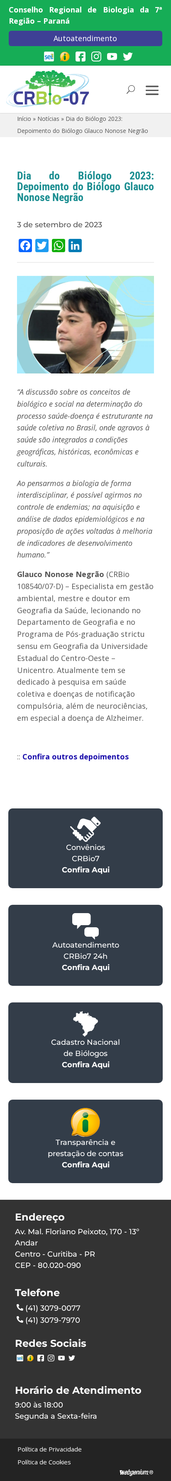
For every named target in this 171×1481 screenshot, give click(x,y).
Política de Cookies (44, 1462)
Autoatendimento (85, 38)
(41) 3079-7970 (52, 1320)
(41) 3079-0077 (53, 1308)
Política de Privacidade (49, 1449)
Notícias (48, 119)
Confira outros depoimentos (75, 756)
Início (24, 119)
